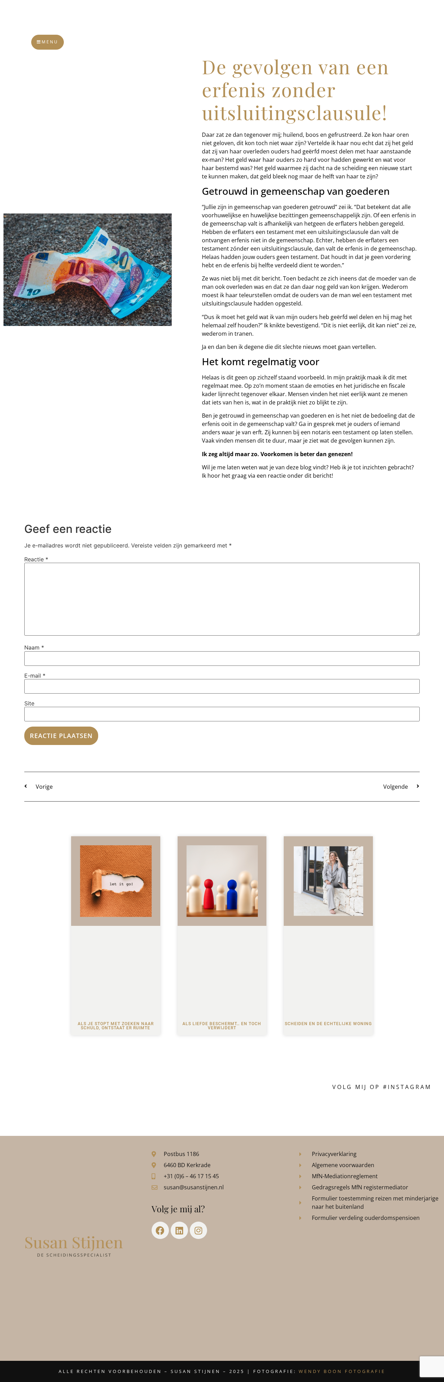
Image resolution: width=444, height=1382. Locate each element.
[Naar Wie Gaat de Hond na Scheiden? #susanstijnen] (196, 1109)
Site (29, 703)
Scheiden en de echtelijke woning (328, 1023)
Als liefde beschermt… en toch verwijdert (221, 1025)
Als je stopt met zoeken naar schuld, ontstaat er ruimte (116, 1025)
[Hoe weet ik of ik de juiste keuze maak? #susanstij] (405, 1109)
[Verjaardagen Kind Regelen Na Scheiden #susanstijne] (143, 1109)
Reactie (36, 559)
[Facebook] (160, 1230)
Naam (34, 647)
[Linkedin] (179, 1230)
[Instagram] (198, 1230)
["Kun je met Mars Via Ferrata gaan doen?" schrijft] (248, 1109)
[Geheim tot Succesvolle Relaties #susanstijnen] (91, 1109)
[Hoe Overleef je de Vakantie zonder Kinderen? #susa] (353, 1109)
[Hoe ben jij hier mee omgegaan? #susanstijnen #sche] (38, 1109)
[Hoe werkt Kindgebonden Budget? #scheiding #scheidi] (300, 1109)
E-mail (34, 675)
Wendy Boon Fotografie (342, 1371)
